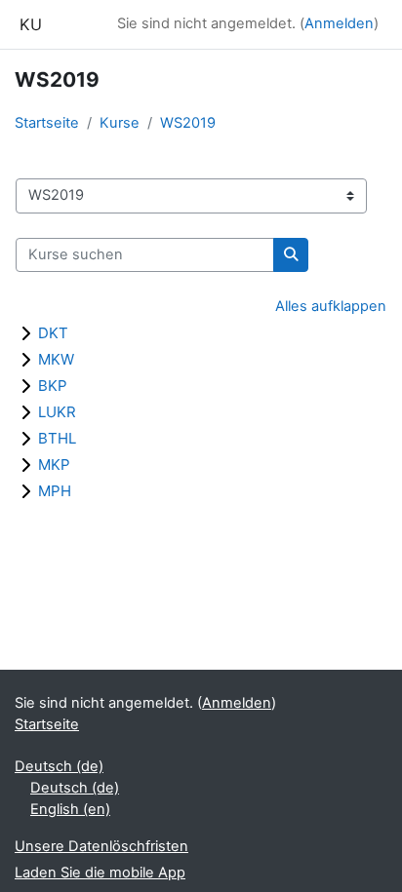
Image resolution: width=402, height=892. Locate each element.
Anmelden (339, 23)
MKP (54, 464)
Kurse (120, 123)
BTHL (57, 438)
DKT (53, 333)
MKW (56, 359)
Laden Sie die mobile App (100, 872)
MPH (54, 491)
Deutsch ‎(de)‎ (59, 766)
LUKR (57, 412)
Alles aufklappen (330, 306)
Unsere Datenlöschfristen (101, 846)
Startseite (47, 123)
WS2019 (188, 123)
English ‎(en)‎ (70, 809)
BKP (52, 385)
